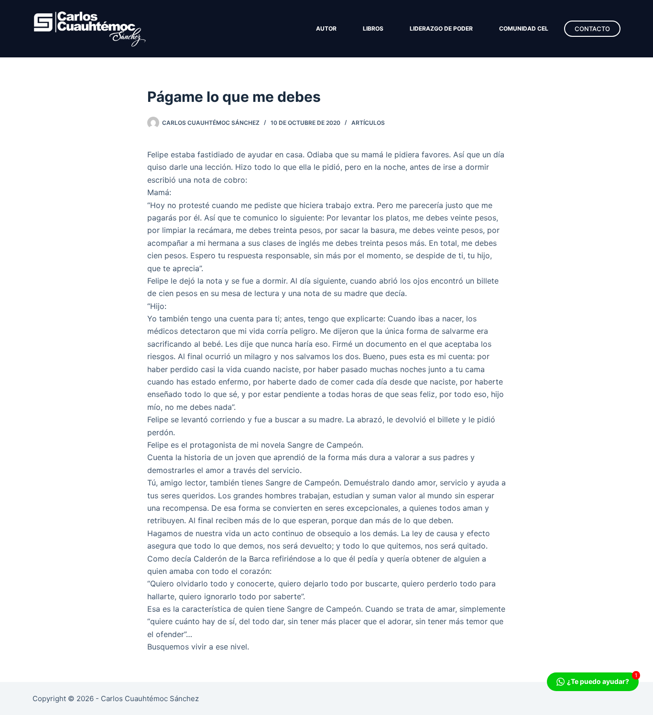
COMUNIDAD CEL (523, 28)
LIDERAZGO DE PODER (441, 28)
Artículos (368, 122)
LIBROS (373, 28)
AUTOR (326, 28)
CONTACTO (592, 29)
